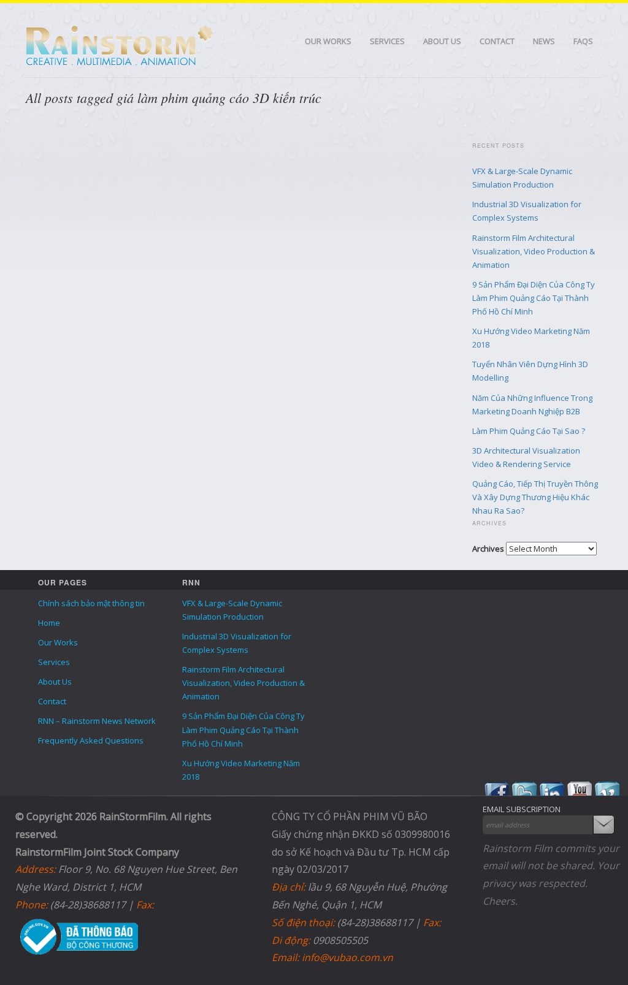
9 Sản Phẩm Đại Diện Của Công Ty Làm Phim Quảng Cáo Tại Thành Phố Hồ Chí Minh (533, 298)
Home (49, 622)
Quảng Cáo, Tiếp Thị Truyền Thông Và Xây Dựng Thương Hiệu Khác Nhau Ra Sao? (535, 497)
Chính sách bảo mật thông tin (91, 603)
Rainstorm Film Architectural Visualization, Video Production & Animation (533, 251)
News (544, 41)
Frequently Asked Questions (91, 740)
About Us (442, 41)
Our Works (328, 41)
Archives (488, 548)
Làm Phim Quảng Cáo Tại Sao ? (528, 430)
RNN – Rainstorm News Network (97, 720)
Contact (497, 41)
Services (387, 41)
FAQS (583, 41)
